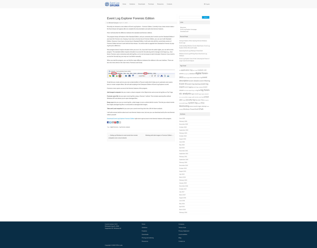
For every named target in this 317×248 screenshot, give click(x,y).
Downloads (141, 4)
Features (144, 231)
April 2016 (182, 206)
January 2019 (183, 183)
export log (191, 90)
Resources (160, 4)
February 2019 (183, 180)
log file (198, 90)
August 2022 (182, 139)
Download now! (184, 31)
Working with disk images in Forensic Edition (159, 135)
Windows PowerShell (190, 109)
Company (181, 224)
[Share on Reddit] (113, 122)
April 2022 (182, 147)
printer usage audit (189, 97)
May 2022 (182, 144)
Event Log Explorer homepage (188, 29)
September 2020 (183, 159)
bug (193, 70)
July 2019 (181, 174)
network (206, 94)
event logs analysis (198, 87)
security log (190, 100)
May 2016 (182, 203)
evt (185, 90)
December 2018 (183, 186)
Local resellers (183, 234)
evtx (187, 90)
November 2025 (183, 124)
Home (124, 4)
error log (199, 77)
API (180, 70)
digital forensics (114, 127)
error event (193, 77)
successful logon (183, 103)
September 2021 (183, 153)
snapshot (207, 100)
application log (186, 70)
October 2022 (183, 136)
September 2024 (183, 130)
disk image (186, 77)
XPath (200, 109)
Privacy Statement (184, 231)
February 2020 (183, 162)
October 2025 (183, 127)
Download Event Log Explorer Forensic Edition (120, 118)
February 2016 (183, 212)
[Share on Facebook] (108, 122)
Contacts (169, 4)
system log (192, 103)
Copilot (196, 70)
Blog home (183, 27)
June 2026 (182, 118)
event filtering (204, 81)
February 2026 (183, 121)
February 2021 (183, 156)
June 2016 (182, 200)
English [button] (208, 4)
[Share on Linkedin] (118, 122)
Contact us (182, 241)
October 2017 (183, 189)
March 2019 (182, 177)
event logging (189, 87)
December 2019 (183, 165)
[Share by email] (120, 122)
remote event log (199, 97)
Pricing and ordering (148, 238)
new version (181, 97)
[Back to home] (112, 4)
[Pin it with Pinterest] (115, 122)
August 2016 (182, 197)
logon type (201, 94)
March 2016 (182, 209)
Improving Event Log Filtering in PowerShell (191, 50)
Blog (180, 238)
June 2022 (182, 142)
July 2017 (181, 192)
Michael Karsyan (113, 22)
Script (184, 100)
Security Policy (200, 100)
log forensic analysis (124, 127)
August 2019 (182, 171)
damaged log (186, 73)
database (192, 73)
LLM (195, 90)
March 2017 (182, 194)
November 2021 (183, 150)
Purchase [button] (151, 4)
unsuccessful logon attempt (197, 106)
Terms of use (182, 227)
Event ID (183, 84)
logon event (194, 94)
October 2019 (183, 168)
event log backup (194, 84)
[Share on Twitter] (110, 122)
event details (194, 81)
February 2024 (183, 133)
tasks (199, 103)
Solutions (132, 4)
